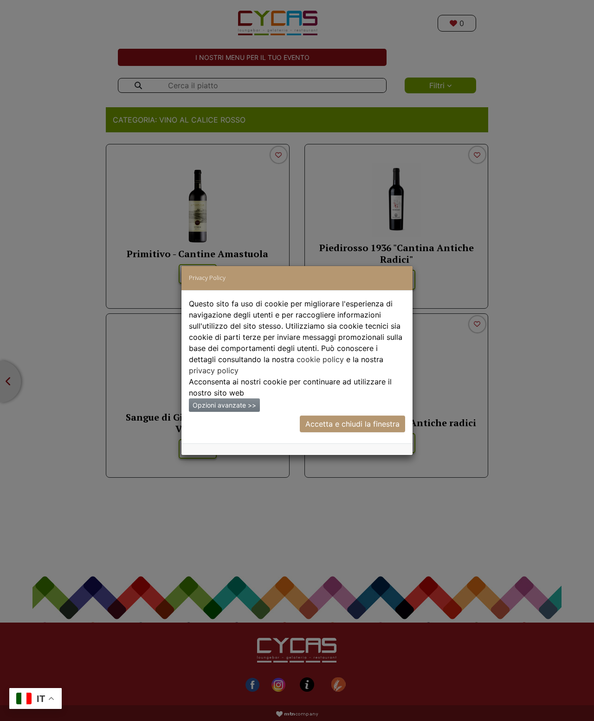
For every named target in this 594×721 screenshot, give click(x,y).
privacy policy (214, 370)
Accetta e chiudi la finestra (352, 424)
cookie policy (320, 359)
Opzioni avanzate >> (224, 405)
